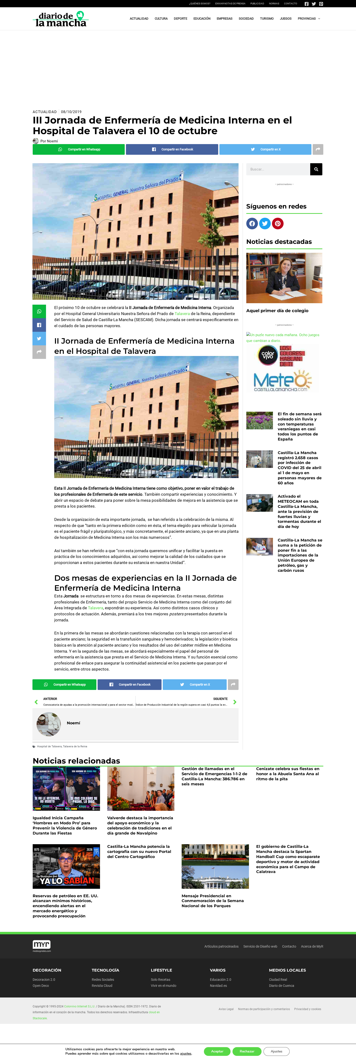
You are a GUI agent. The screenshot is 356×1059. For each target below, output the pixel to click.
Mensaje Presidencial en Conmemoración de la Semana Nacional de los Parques (213, 901)
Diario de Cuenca (281, 986)
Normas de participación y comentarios (264, 1009)
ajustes (185, 1053)
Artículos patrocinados (221, 946)
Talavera (182, 313)
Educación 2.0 (220, 980)
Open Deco (41, 986)
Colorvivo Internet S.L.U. (79, 1006)
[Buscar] (316, 169)
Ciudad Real (278, 980)
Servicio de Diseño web (260, 946)
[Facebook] (306, 4)
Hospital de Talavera (49, 746)
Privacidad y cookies (307, 1009)
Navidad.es (218, 986)
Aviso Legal (226, 1009)
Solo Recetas (160, 980)
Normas (274, 3)
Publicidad (257, 3)
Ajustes (276, 1051)
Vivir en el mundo (163, 986)
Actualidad (45, 112)
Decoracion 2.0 (44, 980)
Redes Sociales (103, 980)
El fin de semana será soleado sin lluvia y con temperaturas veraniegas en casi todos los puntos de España (300, 426)
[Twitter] (314, 4)
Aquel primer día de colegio (277, 310)
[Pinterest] (321, 4)
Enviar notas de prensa (230, 3)
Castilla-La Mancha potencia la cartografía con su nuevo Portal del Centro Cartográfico (139, 851)
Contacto (290, 3)
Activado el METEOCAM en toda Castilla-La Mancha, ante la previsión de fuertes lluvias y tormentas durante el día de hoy (299, 511)
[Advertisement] (178, 66)
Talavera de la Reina (75, 746)
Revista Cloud (102, 986)
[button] (318, 18)
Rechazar (247, 1051)
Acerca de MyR (312, 946)
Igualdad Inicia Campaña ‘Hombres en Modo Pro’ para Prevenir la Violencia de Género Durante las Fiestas (65, 825)
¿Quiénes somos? (199, 3)
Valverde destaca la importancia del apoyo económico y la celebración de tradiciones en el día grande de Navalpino (140, 825)
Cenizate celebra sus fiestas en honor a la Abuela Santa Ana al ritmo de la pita (287, 773)
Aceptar (217, 1051)
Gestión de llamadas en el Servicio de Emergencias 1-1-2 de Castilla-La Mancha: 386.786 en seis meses (214, 776)
